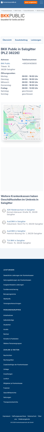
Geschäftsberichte (9, 393)
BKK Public (5, 63)
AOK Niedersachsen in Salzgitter (21, 210)
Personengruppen (12, 310)
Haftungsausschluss (19, 416)
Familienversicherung (10, 289)
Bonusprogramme (9, 294)
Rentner (6, 334)
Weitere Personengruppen (12, 343)
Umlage (6, 369)
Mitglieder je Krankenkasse (12, 383)
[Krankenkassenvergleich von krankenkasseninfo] (7, 2)
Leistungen (8, 270)
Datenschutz (32, 416)
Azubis (5, 329)
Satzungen (7, 397)
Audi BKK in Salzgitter (16, 221)
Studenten (7, 325)
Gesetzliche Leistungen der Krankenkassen (18, 275)
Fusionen (6, 388)
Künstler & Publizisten (10, 339)
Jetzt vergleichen (31, 2)
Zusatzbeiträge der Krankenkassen (15, 364)
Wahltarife (6, 299)
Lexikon (6, 378)
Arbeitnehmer (8, 315)
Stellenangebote (24, 419)
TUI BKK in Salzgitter (16, 240)
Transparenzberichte (10, 402)
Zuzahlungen (7, 374)
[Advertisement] (22, 169)
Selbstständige (8, 320)
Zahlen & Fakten (11, 350)
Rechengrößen (8, 360)
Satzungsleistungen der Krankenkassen (17, 280)
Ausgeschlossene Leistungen (13, 285)
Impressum (6, 416)
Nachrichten (7, 355)
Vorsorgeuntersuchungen (12, 303)
